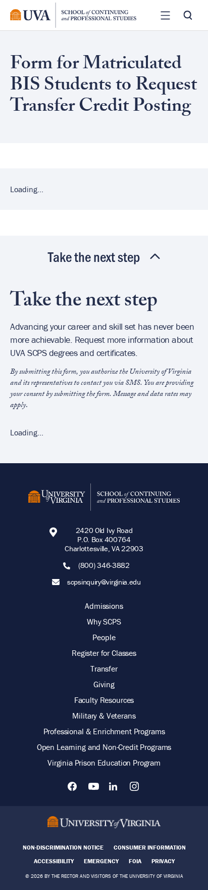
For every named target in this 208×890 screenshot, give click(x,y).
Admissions (104, 606)
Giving (103, 684)
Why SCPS (104, 621)
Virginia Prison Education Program (104, 763)
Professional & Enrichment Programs (104, 731)
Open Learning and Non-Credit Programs (104, 747)
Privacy (163, 861)
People (103, 637)
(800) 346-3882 (104, 565)
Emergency (101, 861)
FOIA (135, 861)
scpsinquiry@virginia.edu (104, 582)
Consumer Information (150, 847)
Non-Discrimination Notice (63, 847)
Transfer (104, 668)
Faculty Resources (104, 700)
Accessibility (54, 861)
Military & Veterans (103, 715)
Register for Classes (104, 653)
